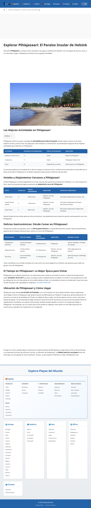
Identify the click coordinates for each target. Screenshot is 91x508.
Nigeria (72, 438)
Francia (7, 432)
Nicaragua (30, 438)
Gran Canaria (75, 390)
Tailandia (51, 429)
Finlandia (8, 452)
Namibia (72, 435)
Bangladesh (52, 441)
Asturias (7, 409)
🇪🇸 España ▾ (15, 4)
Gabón (72, 444)
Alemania (8, 447)
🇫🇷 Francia (65, 4)
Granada (8, 399)
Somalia (72, 441)
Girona (24, 390)
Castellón (41, 393)
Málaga (7, 390)
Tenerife (73, 387)
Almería (7, 393)
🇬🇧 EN (84, 4)
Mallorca (57, 387)
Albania (7, 444)
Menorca (57, 390)
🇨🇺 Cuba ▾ (36, 4)
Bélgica (7, 461)
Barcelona (25, 387)
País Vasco (8, 415)
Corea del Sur (53, 438)
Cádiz (7, 387)
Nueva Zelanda (9, 492)
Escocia (7, 467)
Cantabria (8, 412)
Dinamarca (8, 449)
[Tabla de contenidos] (12, 136)
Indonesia (52, 432)
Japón (50, 435)
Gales (7, 470)
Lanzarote (74, 393)
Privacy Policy (40, 505)
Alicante (40, 390)
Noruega (8, 455)
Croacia (7, 441)
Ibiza (56, 393)
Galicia (7, 406)
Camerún (73, 429)
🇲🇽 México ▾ (26, 4)
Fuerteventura (75, 396)
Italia (6, 435)
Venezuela (30, 441)
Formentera (58, 396)
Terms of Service (50, 505)
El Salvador (30, 435)
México (29, 429)
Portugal (7, 429)
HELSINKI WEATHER (43, 283)
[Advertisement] (45, 26)
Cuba (28, 432)
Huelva (7, 396)
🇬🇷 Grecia (56, 4)
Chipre (7, 475)
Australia (8, 489)
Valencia (40, 387)
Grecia (7, 438)
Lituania (7, 464)
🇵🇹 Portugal (46, 4)
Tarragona (25, 393)
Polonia (7, 458)
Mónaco (7, 472)
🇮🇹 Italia (75, 4)
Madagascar (74, 432)
